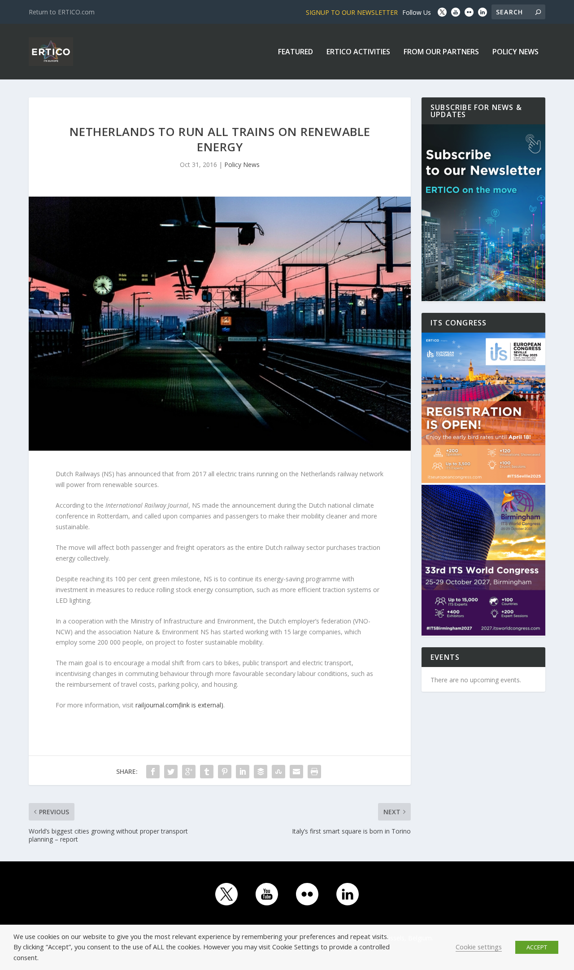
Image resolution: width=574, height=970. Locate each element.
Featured (295, 52)
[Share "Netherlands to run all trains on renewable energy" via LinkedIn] (243, 772)
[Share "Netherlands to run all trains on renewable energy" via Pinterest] (225, 772)
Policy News (515, 52)
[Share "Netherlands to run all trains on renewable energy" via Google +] (189, 772)
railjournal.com (179, 705)
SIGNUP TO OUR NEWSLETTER (352, 12)
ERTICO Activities (358, 52)
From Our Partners (441, 52)
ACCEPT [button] (536, 947)
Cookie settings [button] (479, 946)
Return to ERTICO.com (62, 12)
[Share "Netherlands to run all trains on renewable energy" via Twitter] (171, 772)
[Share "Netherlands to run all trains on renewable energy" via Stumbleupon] (278, 772)
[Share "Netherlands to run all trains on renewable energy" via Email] (296, 772)
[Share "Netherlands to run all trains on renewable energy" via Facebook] (153, 772)
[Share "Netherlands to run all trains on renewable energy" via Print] (314, 772)
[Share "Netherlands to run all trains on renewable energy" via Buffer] (261, 772)
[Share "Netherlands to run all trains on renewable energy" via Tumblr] (207, 772)
